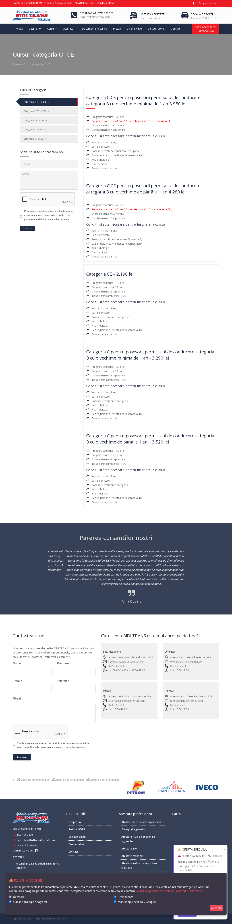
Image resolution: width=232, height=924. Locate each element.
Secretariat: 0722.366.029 (96, 13)
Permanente (125, 897)
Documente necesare (94, 28)
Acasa (19, 28)
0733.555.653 (178, 666)
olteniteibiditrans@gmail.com (187, 661)
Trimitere (27, 228)
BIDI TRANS (34, 918)
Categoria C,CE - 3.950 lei (36, 102)
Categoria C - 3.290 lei (35, 129)
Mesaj (17, 698)
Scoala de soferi (202, 14)
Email (17, 680)
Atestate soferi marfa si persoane (141, 822)
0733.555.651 (178, 705)
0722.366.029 (116, 666)
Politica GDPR (77, 829)
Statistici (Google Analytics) (30, 902)
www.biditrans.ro (27, 845)
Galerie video (134, 28)
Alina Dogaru (116, 601)
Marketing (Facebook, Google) (137, 902)
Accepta (216, 908)
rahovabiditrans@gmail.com (186, 700)
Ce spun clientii (156, 28)
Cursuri (51, 28)
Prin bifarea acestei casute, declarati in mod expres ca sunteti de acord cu (48, 215)
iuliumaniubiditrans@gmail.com (126, 700)
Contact (175, 28)
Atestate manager (132, 856)
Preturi (117, 28)
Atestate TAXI (129, 848)
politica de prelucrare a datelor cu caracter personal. (56, 747)
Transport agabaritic (133, 829)
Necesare (18, 897)
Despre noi (34, 28)
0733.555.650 (116, 705)
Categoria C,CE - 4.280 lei (36, 111)
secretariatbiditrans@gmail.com (126, 661)
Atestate (68, 28)
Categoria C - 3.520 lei (35, 138)
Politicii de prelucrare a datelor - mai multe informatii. (169, 891)
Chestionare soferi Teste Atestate (205, 28)
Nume (17, 663)
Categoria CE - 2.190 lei (35, 120)
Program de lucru (208, 3)
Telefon (63, 680)
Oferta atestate (152, 14)
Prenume (64, 663)
